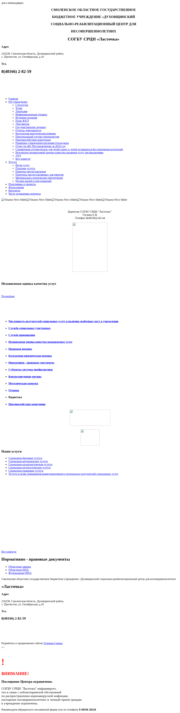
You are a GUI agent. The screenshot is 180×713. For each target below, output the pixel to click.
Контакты (14, 190)
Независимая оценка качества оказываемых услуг (40, 341)
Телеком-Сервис (53, 643)
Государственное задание (30, 127)
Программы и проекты (22, 184)
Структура (21, 104)
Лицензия (21, 111)
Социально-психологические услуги (30, 464)
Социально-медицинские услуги (28, 461)
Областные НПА (18, 569)
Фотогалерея (16, 187)
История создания (26, 117)
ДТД (18, 155)
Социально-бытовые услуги (25, 458)
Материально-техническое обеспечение (39, 177)
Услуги (12, 162)
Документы (22, 124)
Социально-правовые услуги (25, 470)
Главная (13, 98)
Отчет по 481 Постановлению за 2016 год (40, 146)
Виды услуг (22, 165)
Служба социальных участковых (29, 328)
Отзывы (13, 390)
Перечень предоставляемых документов (39, 174)
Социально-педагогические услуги (29, 467)
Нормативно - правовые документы (31, 362)
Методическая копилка (23, 383)
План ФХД (22, 120)
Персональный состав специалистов (37, 136)
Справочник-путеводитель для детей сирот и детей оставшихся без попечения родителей (69, 149)
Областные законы (19, 566)
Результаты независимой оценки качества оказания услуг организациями (59, 152)
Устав (18, 108)
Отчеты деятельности (28, 130)
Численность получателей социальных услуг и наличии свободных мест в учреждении (63, 321)
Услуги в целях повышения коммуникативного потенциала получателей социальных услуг (63, 473)
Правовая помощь (20, 348)
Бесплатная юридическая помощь (35, 133)
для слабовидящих (12, 2)
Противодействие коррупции (33, 139)
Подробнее (8, 296)
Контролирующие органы (24, 376)
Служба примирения (21, 335)
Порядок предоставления (30, 171)
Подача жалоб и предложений (33, 181)
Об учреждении (17, 101)
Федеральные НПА (20, 572)
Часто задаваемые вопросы (24, 193)
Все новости (22, 158)
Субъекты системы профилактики (30, 369)
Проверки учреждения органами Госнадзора (42, 143)
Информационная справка (31, 114)
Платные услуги (25, 168)
